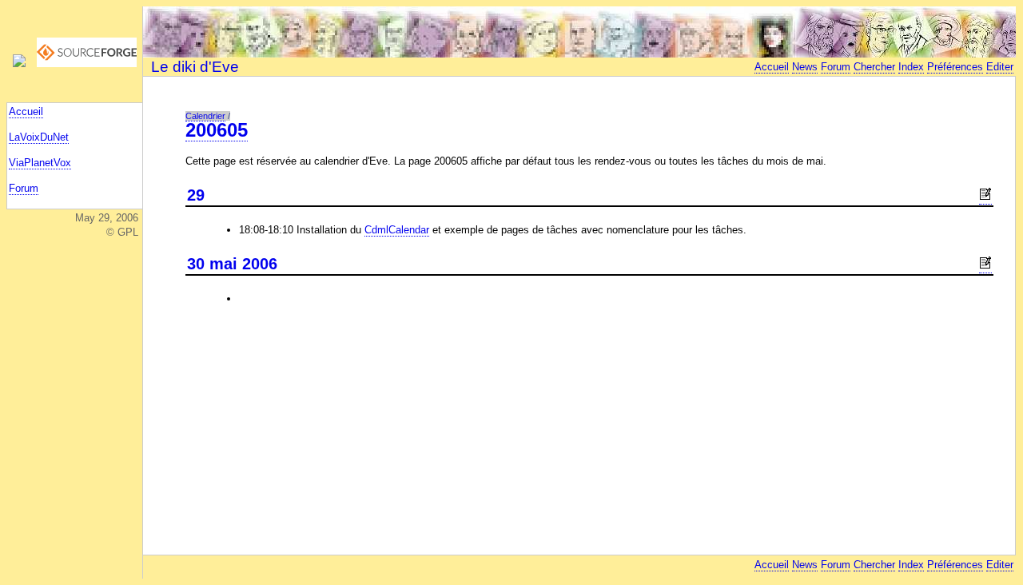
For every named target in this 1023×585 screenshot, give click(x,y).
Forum (23, 188)
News (805, 67)
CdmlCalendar (396, 230)
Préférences (955, 67)
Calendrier (205, 116)
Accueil (26, 111)
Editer (999, 67)
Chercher (874, 67)
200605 (216, 130)
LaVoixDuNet (39, 137)
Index (911, 67)
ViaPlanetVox (40, 163)
